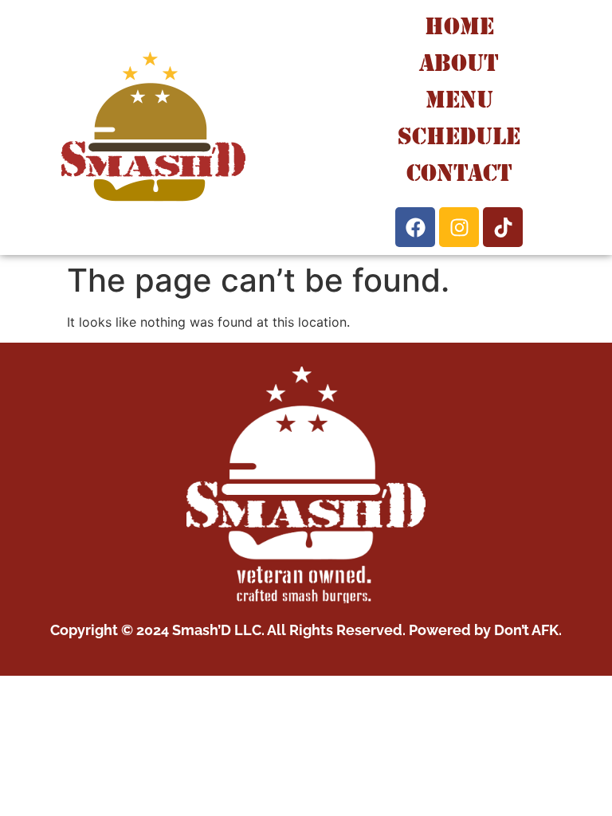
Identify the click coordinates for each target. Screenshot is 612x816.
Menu (459, 99)
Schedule (459, 136)
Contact (459, 172)
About (459, 62)
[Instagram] (459, 227)
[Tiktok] (503, 227)
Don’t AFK (526, 630)
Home (459, 26)
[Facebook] (415, 227)
